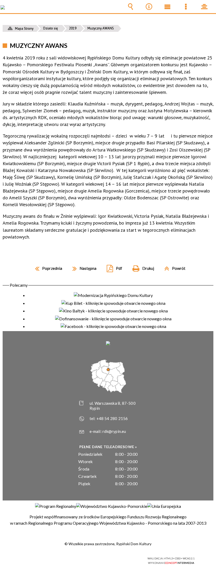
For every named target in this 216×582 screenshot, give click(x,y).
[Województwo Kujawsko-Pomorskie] (111, 506)
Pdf (112, 266)
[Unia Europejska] (164, 506)
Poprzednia (46, 266)
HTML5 (97, 558)
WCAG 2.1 (121, 558)
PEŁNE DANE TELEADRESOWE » (108, 446)
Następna (82, 266)
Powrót (172, 266)
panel (204, 7)
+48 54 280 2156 (112, 418)
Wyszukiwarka (130, 7)
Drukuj (141, 266)
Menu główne (167, 7)
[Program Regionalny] (55, 506)
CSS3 (105, 558)
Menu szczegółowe (186, 7)
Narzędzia (149, 7)
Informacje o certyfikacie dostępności (42, 559)
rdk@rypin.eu (114, 431)
